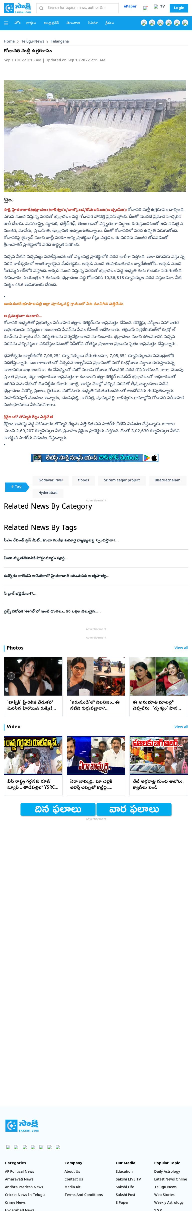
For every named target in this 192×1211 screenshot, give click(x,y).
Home (9, 41)
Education (124, 1172)
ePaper (130, 7)
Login (179, 8)
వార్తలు (31, 23)
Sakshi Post (125, 1195)
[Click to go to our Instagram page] (169, 23)
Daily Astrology (167, 1172)
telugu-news (32, 41)
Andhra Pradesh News (24, 1187)
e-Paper (122, 1203)
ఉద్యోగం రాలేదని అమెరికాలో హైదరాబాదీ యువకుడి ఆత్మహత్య (93, 576)
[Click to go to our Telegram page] (49, 1147)
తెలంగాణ (73, 23)
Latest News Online (170, 1179)
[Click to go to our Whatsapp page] (152, 23)
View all (181, 648)
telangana (59, 41)
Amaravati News (19, 1179)
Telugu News (165, 1187)
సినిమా (93, 23)
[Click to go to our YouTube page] (177, 23)
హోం (17, 23)
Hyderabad (48, 493)
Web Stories (164, 1195)
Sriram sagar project (122, 480)
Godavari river (50, 480)
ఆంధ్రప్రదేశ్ (51, 23)
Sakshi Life (125, 1187)
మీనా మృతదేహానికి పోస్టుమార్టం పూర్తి (94, 558)
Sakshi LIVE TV (128, 1179)
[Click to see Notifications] (145, 8)
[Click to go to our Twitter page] (160, 23)
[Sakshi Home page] (17, 8)
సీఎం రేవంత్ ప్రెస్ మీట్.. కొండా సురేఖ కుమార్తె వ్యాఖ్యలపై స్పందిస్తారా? (95, 540)
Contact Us (73, 1179)
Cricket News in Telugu (25, 1195)
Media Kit (72, 1187)
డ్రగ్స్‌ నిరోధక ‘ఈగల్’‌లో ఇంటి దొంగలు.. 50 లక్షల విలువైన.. (88, 611)
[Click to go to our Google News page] (185, 23)
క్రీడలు (110, 23)
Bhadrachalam (167, 480)
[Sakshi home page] (22, 1125)
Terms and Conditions (83, 1195)
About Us (72, 1172)
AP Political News (19, 1172)
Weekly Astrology (169, 1203)
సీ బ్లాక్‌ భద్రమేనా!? (89, 593)
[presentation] (11, 676)
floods (83, 480)
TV (162, 7)
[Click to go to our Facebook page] (144, 23)
